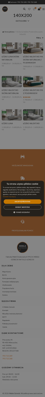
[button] (22, 212)
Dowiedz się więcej (9, 196)
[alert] (22, 198)
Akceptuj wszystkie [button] (22, 202)
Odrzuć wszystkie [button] (22, 207)
